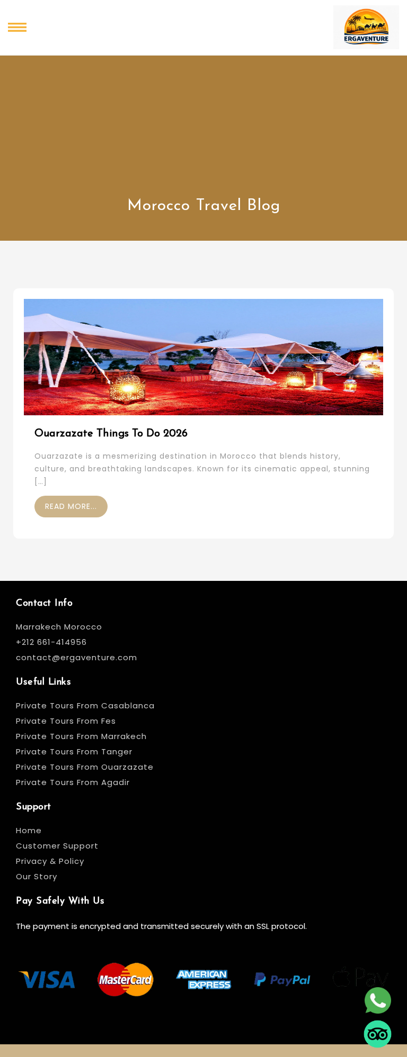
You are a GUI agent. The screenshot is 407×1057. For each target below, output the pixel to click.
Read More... (71, 506)
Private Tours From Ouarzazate (85, 766)
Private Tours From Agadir (73, 782)
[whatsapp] (377, 1000)
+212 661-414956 (51, 642)
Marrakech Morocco (59, 626)
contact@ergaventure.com (76, 657)
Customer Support (57, 845)
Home (29, 830)
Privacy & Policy (50, 861)
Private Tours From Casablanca (86, 705)
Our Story (36, 876)
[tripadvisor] (377, 1033)
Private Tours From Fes (66, 720)
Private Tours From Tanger (74, 751)
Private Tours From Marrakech (81, 736)
